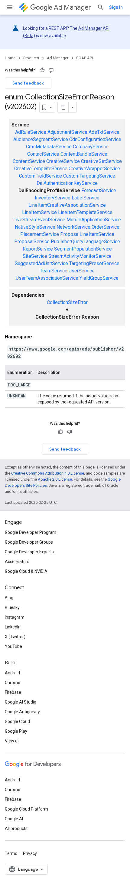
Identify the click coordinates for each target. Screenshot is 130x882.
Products (31, 58)
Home (10, 58)
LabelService (85, 198)
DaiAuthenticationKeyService (67, 183)
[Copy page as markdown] (63, 107)
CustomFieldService (40, 176)
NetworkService (73, 227)
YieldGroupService (99, 278)
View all (12, 740)
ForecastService (98, 190)
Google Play (16, 731)
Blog (9, 597)
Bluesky (12, 607)
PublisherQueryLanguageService (85, 241)
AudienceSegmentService (40, 139)
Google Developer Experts (29, 551)
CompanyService (91, 147)
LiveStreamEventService (39, 220)
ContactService (43, 154)
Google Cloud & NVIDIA (26, 571)
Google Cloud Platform (26, 809)
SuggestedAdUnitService (41, 263)
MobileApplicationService (94, 220)
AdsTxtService (104, 132)
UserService (82, 271)
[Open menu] (10, 7)
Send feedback (28, 83)
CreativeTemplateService (40, 168)
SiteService (35, 256)
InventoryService (52, 198)
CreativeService (63, 161)
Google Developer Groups (29, 542)
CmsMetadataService (49, 147)
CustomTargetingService (89, 176)
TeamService (53, 271)
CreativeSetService (101, 161)
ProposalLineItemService (87, 234)
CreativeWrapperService (94, 168)
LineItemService (39, 212)
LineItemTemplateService (85, 212)
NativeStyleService (35, 227)
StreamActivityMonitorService (80, 256)
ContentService (29, 161)
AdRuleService (30, 132)
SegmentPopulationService (83, 249)
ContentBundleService (83, 154)
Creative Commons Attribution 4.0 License (47, 473)
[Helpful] (42, 70)
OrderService (105, 227)
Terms (11, 853)
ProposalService (32, 241)
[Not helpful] (51, 70)
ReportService (38, 249)
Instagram (14, 617)
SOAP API (84, 58)
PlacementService (39, 234)
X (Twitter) (15, 636)
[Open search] (100, 7)
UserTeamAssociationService (47, 278)
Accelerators (17, 561)
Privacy (30, 853)
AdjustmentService (67, 132)
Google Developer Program (30, 532)
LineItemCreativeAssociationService (67, 205)
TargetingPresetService (94, 263)
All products (16, 828)
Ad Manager (72, 7)
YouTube (13, 646)
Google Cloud (17, 721)
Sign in (116, 7)
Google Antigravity (22, 711)
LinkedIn (13, 626)
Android (12, 672)
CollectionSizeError (67, 302)
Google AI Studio (20, 702)
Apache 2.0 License (55, 479)
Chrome (12, 682)
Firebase (13, 692)
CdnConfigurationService (95, 139)
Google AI (14, 818)
